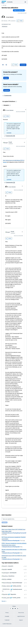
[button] (18, 21)
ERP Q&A (4, 5)
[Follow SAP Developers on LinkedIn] (17, 608)
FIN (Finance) (4, 26)
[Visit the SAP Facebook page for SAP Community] (10, 608)
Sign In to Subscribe (19, 10)
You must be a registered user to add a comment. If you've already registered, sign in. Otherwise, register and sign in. (14, 127)
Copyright (7, 616)
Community (9, 1)
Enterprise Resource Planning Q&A (11, 540)
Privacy (7, 612)
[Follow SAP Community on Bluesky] (12, 608)
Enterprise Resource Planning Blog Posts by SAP (14, 532)
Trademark (7, 620)
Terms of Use (21, 612)
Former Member (10, 17)
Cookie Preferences (7, 623)
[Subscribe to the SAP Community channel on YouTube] (15, 608)
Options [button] (25, 10)
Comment (23, 64)
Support (21, 620)
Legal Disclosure (21, 616)
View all (3, 601)
